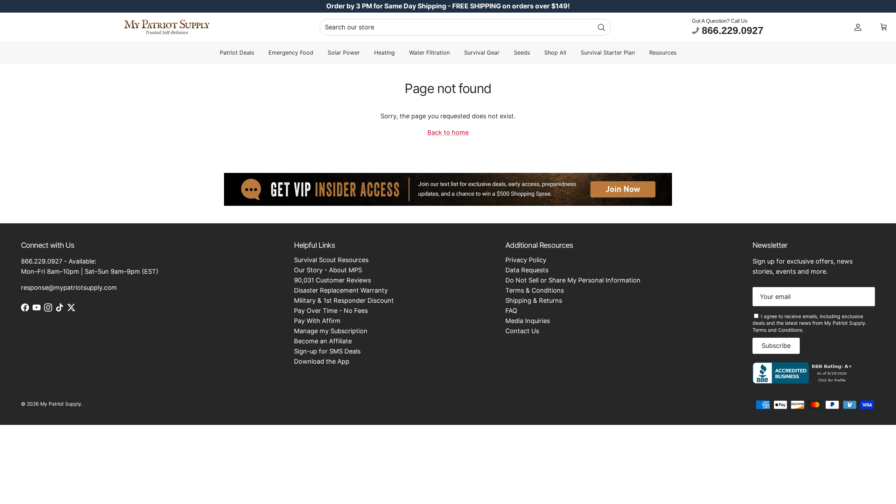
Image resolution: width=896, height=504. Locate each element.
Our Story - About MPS (328, 270)
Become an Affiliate (323, 341)
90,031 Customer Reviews (332, 280)
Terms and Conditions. (778, 330)
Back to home (448, 132)
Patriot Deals (237, 52)
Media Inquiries (527, 320)
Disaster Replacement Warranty (341, 290)
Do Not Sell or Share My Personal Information (572, 280)
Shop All (555, 52)
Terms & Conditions (534, 290)
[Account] (858, 27)
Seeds (522, 52)
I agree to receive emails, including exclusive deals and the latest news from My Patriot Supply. (809, 323)
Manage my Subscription (331, 331)
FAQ (511, 310)
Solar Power (344, 52)
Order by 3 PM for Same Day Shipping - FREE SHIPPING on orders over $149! (448, 6)
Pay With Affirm (317, 320)
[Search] (601, 27)
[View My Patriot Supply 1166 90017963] (803, 381)
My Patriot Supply (60, 404)
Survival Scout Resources (331, 260)
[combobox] (465, 27)
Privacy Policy (525, 260)
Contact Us (522, 331)
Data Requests (526, 270)
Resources (663, 52)
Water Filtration (429, 52)
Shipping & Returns (533, 300)
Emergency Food (290, 52)
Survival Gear (481, 52)
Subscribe (776, 345)
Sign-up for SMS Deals (327, 351)
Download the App (321, 361)
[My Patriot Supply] (167, 27)
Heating (384, 52)
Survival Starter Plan (608, 52)
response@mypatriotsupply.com (69, 287)
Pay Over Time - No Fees (331, 310)
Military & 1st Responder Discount (344, 300)
